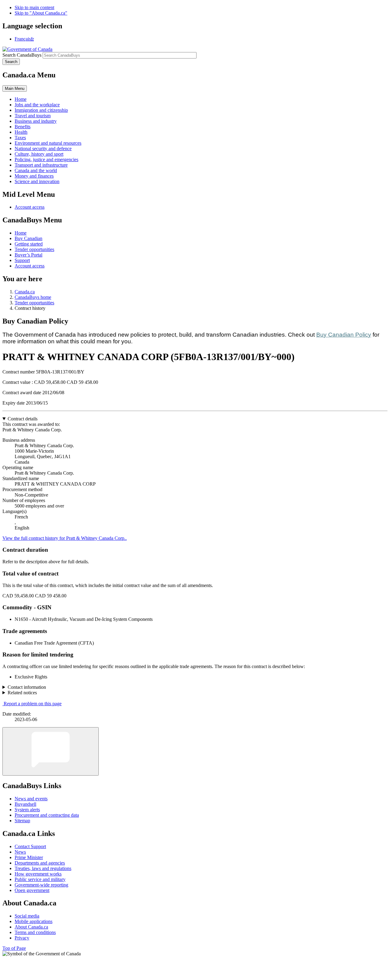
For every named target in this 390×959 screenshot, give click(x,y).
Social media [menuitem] (27, 915)
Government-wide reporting (41, 884)
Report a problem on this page (33, 703)
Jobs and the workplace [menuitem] (37, 104)
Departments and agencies (40, 862)
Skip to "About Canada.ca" (41, 13)
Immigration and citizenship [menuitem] (41, 110)
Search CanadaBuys (21, 55)
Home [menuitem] (21, 99)
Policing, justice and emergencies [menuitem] (46, 159)
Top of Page (14, 948)
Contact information (27, 687)
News (20, 852)
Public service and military (40, 879)
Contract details (22, 418)
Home (21, 232)
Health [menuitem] (21, 132)
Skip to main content (34, 7)
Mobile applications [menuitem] (33, 921)
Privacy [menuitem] (22, 937)
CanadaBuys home (33, 297)
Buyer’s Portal (28, 254)
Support (22, 260)
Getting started (29, 243)
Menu (14, 88)
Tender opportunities (34, 249)
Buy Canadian (28, 238)
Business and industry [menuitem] (36, 121)
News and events (31, 798)
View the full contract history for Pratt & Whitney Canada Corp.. (64, 538)
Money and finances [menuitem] (34, 176)
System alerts (27, 809)
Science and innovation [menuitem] (37, 181)
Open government (32, 890)
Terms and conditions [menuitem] (35, 932)
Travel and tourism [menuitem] (33, 115)
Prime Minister (29, 857)
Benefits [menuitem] (22, 126)
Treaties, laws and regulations (43, 868)
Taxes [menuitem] (20, 137)
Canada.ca (25, 291)
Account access (29, 207)
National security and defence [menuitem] (43, 148)
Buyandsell (25, 804)
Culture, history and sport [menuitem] (39, 154)
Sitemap (22, 820)
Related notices (22, 692)
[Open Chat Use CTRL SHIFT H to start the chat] (50, 751)
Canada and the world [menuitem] (36, 170)
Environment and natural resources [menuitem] (48, 143)
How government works (38, 873)
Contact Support (30, 846)
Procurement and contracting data (47, 815)
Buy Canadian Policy (343, 334)
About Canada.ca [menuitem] (31, 926)
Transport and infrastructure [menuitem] (41, 165)
